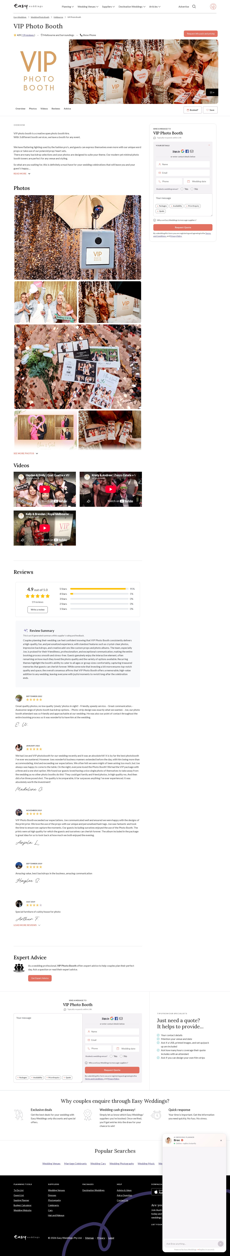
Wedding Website (22, 1210)
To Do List (19, 1190)
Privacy (101, 1237)
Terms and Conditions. (94, 1079)
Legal (111, 1237)
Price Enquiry (193, 206)
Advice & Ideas (124, 1190)
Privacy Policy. (176, 236)
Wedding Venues (51, 1163)
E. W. (22, 725)
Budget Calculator (22, 1205)
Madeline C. (29, 789)
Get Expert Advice (40, 978)
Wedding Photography (122, 1163)
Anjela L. (27, 842)
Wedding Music (146, 1163)
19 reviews (28, 34)
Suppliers (53, 1184)
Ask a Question (124, 1195)
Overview (20, 108)
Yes (186, 188)
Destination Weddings (93, 1190)
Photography (54, 1200)
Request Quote (183, 227)
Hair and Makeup (56, 1215)
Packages (163, 206)
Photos (33, 108)
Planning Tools (23, 1184)
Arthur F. (27, 919)
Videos (44, 108)
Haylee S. (28, 881)
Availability (177, 206)
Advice (67, 108)
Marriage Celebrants (75, 1163)
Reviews (56, 108)
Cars (50, 1210)
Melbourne (58, 17)
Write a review (37, 609)
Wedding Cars (98, 1163)
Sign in (176, 151)
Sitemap (89, 1237)
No (196, 188)
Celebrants (53, 1205)
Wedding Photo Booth (40, 17)
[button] (68, 6)
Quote (161, 211)
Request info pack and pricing (201, 33)
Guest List (19, 1195)
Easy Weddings (20, 17)
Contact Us (122, 1200)
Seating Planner (21, 1200)
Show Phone (89, 34)
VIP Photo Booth (74, 17)
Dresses (52, 1195)
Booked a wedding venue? (167, 189)
